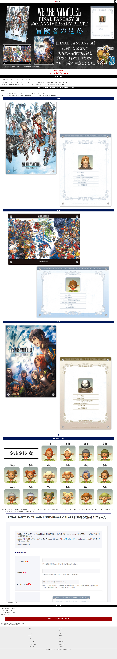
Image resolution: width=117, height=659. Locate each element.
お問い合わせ (31, 646)
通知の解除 (61, 641)
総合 (30, 628)
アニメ (60, 630)
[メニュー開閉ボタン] (115, 1)
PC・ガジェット (32, 633)
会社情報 (61, 646)
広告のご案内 (62, 644)
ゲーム (60, 628)
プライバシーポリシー (33, 644)
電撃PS (60, 633)
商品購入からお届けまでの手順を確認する (58, 618)
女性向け (61, 635)
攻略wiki (30, 638)
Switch (30, 635)
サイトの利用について (33, 641)
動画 (60, 638)
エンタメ (30, 630)
